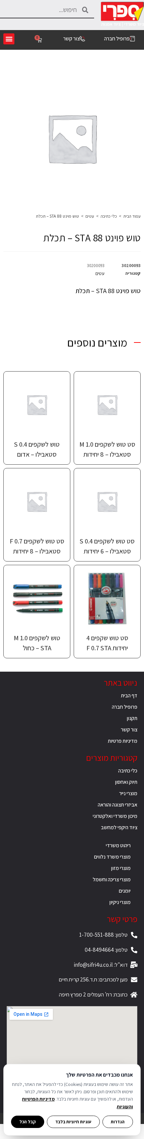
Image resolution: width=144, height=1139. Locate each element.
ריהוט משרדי (118, 845)
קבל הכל (27, 1122)
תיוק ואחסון (126, 781)
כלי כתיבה (108, 216)
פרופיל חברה (124, 706)
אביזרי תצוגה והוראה (117, 804)
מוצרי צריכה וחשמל (112, 879)
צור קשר (129, 729)
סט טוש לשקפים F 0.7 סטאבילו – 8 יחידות (37, 546)
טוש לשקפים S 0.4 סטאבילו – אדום (37, 449)
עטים (89, 216)
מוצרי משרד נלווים (112, 856)
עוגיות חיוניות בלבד (73, 1122)
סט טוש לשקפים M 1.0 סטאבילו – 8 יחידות (107, 449)
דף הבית (129, 695)
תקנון (132, 718)
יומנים (125, 890)
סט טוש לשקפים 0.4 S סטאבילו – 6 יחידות (107, 546)
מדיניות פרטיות (122, 740)
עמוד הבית (132, 216)
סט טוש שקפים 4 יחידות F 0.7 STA (107, 643)
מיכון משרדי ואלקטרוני (115, 816)
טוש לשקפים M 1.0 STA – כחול (37, 643)
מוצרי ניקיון (120, 902)
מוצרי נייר (128, 793)
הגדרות (118, 1122)
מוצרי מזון (121, 868)
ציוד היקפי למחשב (119, 827)
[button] (8, 38)
